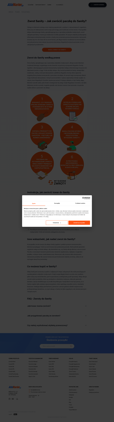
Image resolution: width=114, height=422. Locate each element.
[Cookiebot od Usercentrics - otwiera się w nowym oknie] (83, 198)
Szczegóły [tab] (57, 203)
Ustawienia (56, 222)
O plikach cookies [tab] (80, 203)
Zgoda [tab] (34, 203)
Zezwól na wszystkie (79, 222)
